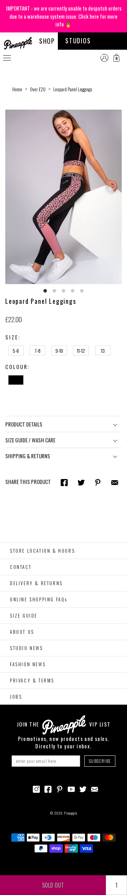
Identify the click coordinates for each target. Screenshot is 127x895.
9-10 (59, 350)
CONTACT (20, 566)
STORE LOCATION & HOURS (42, 550)
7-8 (38, 350)
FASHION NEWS (28, 664)
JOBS (16, 696)
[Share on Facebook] (64, 482)
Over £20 (38, 89)
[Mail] (114, 482)
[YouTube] (71, 788)
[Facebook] (48, 788)
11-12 (81, 350)
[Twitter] (82, 788)
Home (17, 89)
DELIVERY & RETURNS (36, 583)
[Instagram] (36, 788)
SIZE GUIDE (23, 615)
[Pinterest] (59, 788)
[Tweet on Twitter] (81, 482)
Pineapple (70, 813)
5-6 (16, 350)
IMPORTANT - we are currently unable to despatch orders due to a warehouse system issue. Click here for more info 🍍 (63, 16)
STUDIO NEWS (26, 647)
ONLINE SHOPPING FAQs (38, 599)
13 (103, 350)
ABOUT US (22, 631)
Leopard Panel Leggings (72, 89)
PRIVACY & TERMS (32, 680)
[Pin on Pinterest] (97, 482)
